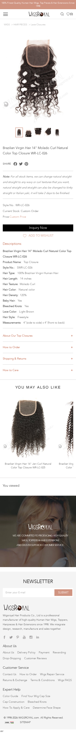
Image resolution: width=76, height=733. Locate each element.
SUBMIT (63, 592)
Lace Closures (38, 24)
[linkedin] (37, 637)
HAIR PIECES (20, 24)
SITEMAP (25, 722)
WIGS (7, 24)
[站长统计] (9, 722)
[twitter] (11, 637)
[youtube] (24, 637)
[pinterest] (17, 637)
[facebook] (4, 637)
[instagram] (31, 637)
